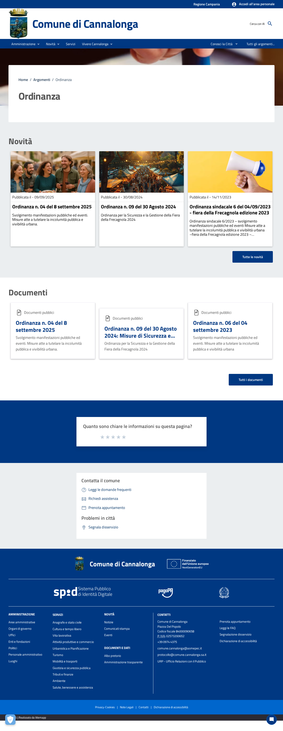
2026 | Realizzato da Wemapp (28, 717)
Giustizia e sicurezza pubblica (72, 668)
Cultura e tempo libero (67, 629)
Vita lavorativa (62, 635)
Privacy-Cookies (105, 707)
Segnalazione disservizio (236, 634)
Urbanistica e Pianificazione (71, 648)
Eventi (108, 635)
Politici (12, 648)
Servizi (58, 614)
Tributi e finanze (63, 674)
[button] (253, 4)
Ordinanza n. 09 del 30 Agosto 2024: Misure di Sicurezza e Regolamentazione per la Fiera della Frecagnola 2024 (141, 339)
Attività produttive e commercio (73, 641)
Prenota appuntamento (235, 621)
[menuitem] (220, 44)
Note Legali (126, 707)
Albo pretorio (112, 655)
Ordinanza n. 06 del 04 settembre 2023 (220, 326)
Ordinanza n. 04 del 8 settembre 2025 (52, 206)
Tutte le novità (252, 256)
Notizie (108, 622)
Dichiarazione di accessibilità (238, 641)
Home (23, 79)
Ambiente (59, 680)
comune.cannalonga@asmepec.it (179, 648)
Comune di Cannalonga (85, 23)
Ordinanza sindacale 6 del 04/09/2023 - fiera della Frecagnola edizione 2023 (230, 209)
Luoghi (12, 661)
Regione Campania (207, 4)
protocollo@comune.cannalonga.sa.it (181, 654)
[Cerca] (270, 23)
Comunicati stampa (117, 628)
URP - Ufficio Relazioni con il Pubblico (181, 661)
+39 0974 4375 (167, 641)
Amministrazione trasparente (123, 662)
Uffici (11, 635)
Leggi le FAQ (228, 628)
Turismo (58, 654)
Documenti (27, 292)
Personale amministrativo (25, 654)
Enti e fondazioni (19, 641)
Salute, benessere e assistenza (73, 687)
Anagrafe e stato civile (67, 622)
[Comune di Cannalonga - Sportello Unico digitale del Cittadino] (18, 23)
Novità (20, 141)
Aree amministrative (21, 622)
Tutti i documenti (251, 379)
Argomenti (41, 79)
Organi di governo (19, 628)
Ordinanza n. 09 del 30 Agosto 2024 (138, 206)
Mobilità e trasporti (65, 661)
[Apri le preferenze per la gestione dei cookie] (10, 719)
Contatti (164, 614)
